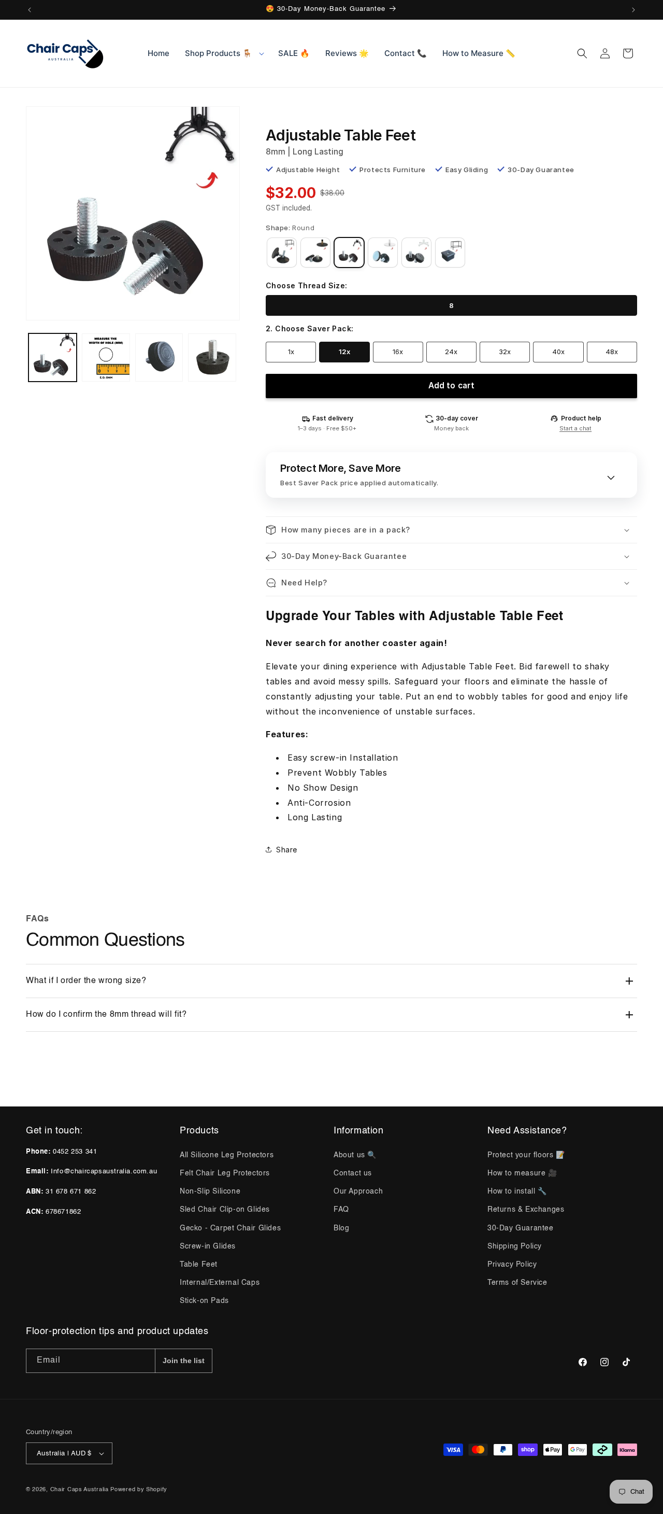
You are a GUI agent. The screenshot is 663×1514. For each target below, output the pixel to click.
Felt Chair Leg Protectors (225, 1173)
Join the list (184, 1360)
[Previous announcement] (29, 10)
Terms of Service (517, 1282)
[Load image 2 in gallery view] (106, 357)
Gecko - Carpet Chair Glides (230, 1228)
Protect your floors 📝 (526, 1155)
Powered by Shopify (138, 1490)
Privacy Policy (512, 1264)
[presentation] (133, 213)
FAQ (341, 1209)
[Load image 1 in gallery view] (52, 357)
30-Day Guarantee (520, 1228)
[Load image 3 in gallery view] (159, 357)
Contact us (353, 1173)
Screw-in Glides (208, 1246)
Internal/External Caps (220, 1282)
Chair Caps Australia (79, 1490)
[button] (223, 53)
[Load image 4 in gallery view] (212, 357)
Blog (341, 1228)
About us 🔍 (355, 1155)
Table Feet (199, 1264)
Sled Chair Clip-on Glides (225, 1209)
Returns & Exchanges (525, 1209)
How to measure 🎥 (522, 1173)
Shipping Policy (514, 1246)
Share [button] (286, 849)
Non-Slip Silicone (210, 1191)
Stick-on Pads (204, 1301)
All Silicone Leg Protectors (226, 1155)
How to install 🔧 (517, 1191)
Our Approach (358, 1191)
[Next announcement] (633, 10)
